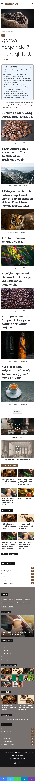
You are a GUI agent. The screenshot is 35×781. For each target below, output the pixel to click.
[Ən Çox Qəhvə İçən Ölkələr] (6, 684)
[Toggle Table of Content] (29, 67)
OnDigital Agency (17, 755)
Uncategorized (7, 580)
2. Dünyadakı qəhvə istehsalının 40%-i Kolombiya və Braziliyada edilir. (16, 75)
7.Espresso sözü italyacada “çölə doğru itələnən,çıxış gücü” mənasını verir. (16, 96)
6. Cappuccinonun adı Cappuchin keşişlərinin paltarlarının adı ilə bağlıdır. (16, 92)
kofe (12, 603)
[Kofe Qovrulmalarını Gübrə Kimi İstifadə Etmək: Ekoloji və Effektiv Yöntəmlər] (26, 473)
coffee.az (27, 752)
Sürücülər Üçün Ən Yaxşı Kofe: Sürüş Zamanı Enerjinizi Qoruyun (7, 501)
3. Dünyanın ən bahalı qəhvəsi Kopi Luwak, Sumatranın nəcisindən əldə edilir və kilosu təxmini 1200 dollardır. (17, 80)
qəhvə (4, 606)
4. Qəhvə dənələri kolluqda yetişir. (14, 85)
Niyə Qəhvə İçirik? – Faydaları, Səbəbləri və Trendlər (25, 526)
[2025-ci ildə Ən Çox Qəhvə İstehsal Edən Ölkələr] (9, 473)
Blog (12, 31)
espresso (27, 599)
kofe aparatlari (20, 603)
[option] (17, 626)
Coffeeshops (7, 577)
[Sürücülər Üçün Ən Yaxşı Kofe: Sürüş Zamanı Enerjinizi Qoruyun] (9, 492)
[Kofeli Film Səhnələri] (26, 492)
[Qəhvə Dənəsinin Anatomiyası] (28, 678)
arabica (5, 599)
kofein (28, 603)
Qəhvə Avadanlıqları (9, 583)
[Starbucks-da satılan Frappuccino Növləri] (17, 678)
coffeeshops (19, 599)
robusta (11, 606)
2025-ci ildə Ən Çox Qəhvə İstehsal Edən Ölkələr (8, 481)
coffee (17, 412)
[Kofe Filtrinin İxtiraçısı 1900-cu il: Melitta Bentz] (17, 684)
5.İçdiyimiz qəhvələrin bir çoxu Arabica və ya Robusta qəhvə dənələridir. (17, 88)
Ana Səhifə (6, 31)
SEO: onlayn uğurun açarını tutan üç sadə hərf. (16, 633)
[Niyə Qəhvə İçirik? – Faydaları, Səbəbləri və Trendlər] (26, 518)
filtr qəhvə (5, 603)
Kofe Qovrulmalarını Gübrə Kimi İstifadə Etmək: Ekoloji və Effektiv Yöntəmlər (25, 482)
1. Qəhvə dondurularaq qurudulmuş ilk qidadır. (15, 71)
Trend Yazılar (7, 574)
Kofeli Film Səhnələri (25, 498)
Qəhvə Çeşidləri (7, 571)
